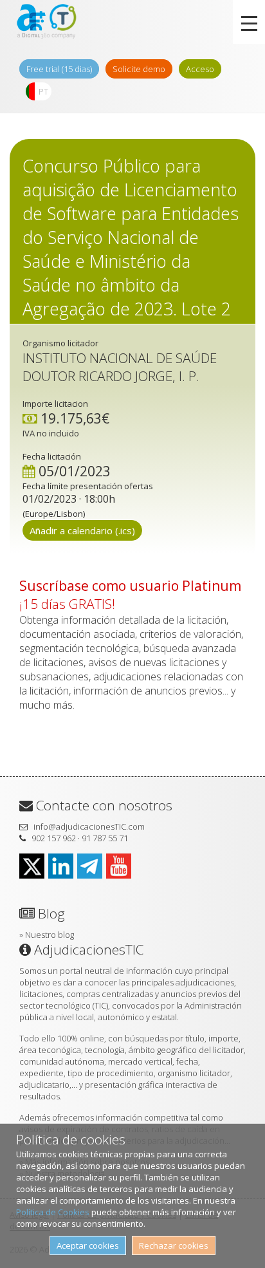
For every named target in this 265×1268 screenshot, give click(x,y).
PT (43, 91)
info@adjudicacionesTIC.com (89, 826)
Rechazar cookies (173, 1245)
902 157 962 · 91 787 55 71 (80, 838)
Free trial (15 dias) (59, 69)
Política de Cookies (52, 1212)
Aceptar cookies (88, 1245)
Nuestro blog (49, 934)
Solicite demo (139, 69)
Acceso (200, 69)
